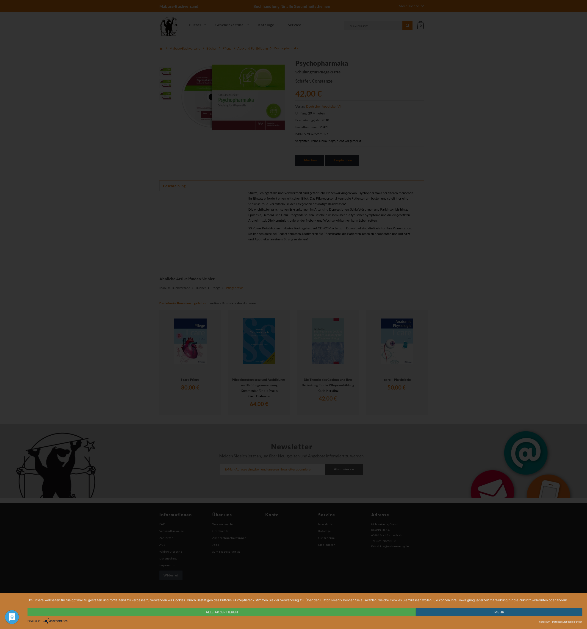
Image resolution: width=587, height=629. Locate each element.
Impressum (544, 621)
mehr (499, 612)
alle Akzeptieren (222, 612)
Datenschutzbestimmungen (567, 621)
